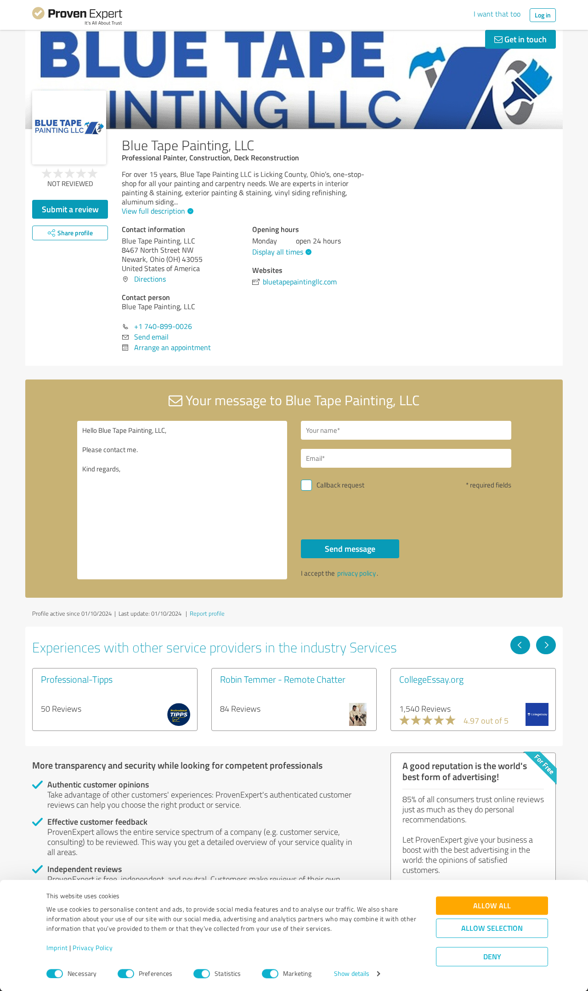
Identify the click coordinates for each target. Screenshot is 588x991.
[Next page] (546, 645)
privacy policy (356, 573)
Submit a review (70, 209)
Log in (543, 15)
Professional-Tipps (77, 679)
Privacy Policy (93, 948)
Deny (492, 956)
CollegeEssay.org (431, 679)
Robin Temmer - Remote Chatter (282, 679)
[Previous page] (520, 645)
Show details (351, 973)
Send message (350, 549)
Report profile (207, 613)
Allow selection (492, 928)
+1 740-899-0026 (163, 326)
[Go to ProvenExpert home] (77, 17)
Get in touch (525, 39)
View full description (153, 211)
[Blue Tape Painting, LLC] (69, 127)
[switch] (126, 973)
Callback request (340, 485)
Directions (150, 279)
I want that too (497, 14)
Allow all (492, 905)
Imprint (57, 948)
